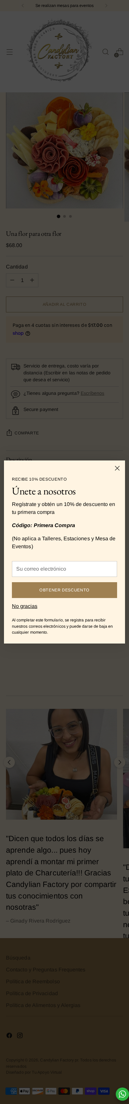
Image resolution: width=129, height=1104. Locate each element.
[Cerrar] (117, 468)
